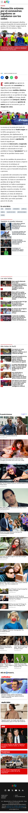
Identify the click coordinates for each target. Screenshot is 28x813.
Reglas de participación (20, 796)
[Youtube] (16, 790)
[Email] (16, 77)
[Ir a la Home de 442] (6, 2)
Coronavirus (16, 208)
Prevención (8, 208)
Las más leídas (6, 278)
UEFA (2, 208)
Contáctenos (4, 796)
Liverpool (24, 208)
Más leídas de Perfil (8, 346)
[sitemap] (22, 790)
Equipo (16, 795)
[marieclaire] (14, 703)
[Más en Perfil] (9, 673)
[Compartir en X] (6, 77)
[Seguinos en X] (12, 790)
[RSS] (19, 790)
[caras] (14, 727)
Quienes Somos (4, 795)
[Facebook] (9, 791)
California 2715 (10, 806)
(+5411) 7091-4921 (10, 807)
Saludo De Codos (11, 212)
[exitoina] (14, 677)
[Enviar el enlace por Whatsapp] (11, 77)
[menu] (2, 1)
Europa (2, 215)
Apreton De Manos (22, 212)
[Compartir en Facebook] (2, 77)
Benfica (3, 212)
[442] (14, 785)
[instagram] (5, 790)
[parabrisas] (14, 752)
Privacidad (3, 798)
